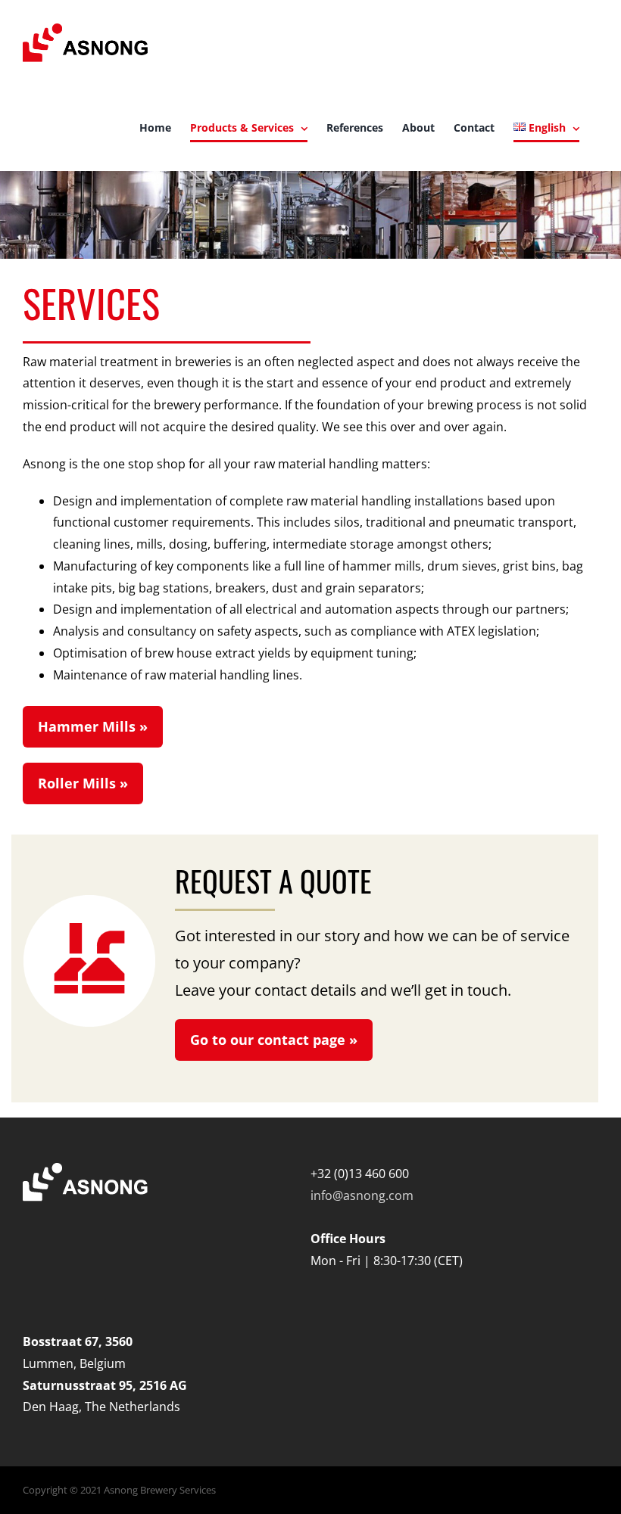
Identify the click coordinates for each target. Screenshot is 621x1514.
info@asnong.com (361, 1195)
